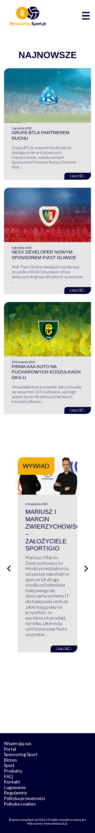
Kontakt (12, 781)
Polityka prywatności (24, 798)
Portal (10, 749)
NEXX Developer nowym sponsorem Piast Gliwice (44, 254)
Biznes (10, 760)
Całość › (77, 176)
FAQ (8, 776)
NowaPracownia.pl (71, 820)
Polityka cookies (20, 804)
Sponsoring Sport (21, 754)
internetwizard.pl (55, 823)
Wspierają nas (17, 743)
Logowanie (15, 787)
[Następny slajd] (86, 568)
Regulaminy (15, 792)
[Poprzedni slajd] (9, 568)
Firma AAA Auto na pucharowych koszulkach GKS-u (46, 372)
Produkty (13, 771)
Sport (9, 765)
